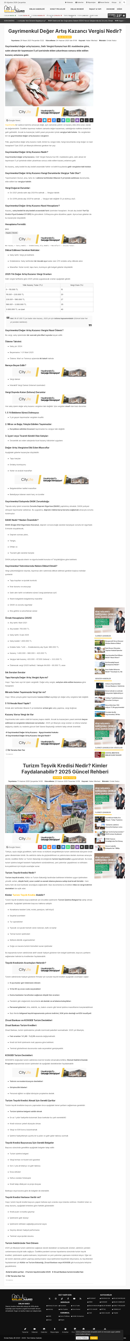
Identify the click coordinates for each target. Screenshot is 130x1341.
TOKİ (90, 1313)
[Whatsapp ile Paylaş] (68, 120)
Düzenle (14, 233)
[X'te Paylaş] (59, 120)
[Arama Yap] (124, 2)
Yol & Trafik (76, 1305)
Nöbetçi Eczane (52, 1305)
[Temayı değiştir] (120, 2)
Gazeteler (63, 1305)
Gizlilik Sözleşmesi (77, 1316)
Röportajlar (92, 2)
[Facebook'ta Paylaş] (54, 120)
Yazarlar (25, 1332)
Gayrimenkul (10, 125)
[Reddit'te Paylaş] (49, 120)
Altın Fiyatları (64, 1309)
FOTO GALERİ (93, 1309)
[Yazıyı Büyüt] (91, 120)
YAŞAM (115, 1313)
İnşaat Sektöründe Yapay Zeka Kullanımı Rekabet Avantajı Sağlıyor (86, 21)
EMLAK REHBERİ (106, 1305)
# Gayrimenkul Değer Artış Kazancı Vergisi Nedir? (28, 736)
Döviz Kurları (76, 1309)
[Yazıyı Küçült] (87, 120)
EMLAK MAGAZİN (94, 1305)
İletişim (62, 1320)
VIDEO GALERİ (105, 1313)
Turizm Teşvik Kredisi (23, 895)
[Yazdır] (77, 120)
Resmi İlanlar (104, 2)
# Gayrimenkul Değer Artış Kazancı (21, 732)
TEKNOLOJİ (116, 1309)
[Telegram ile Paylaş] (45, 120)
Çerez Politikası (65, 1316)
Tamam (94, 1338)
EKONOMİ (110, 9)
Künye (114, 2)
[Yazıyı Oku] (82, 120)
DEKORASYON (105, 1298)
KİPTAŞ (103, 1309)
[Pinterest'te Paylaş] (40, 120)
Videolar (70, 2)
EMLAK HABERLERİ (118, 1302)
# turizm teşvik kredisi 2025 (38, 1272)
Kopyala (8, 233)
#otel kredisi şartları (15, 1272)
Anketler (65, 1332)
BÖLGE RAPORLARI (118, 1298)
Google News (14, 120)
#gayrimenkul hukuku (48, 732)
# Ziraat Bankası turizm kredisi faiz (67, 1272)
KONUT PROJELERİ (118, 1305)
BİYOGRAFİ (92, 1298)
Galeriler (80, 2)
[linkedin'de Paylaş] (63, 120)
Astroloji (50, 1309)
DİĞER (90, 1302)
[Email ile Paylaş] (73, 120)
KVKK (49, 1316)
